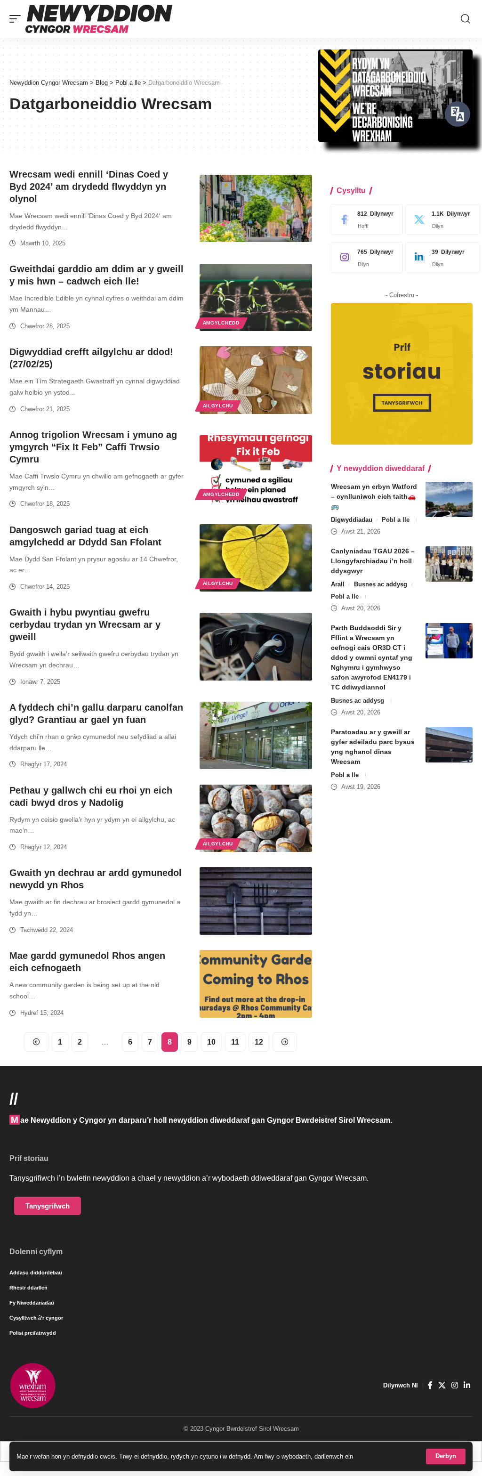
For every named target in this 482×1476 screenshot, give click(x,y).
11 (235, 1042)
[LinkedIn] (440, 258)
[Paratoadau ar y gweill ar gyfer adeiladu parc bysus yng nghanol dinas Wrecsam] (449, 744)
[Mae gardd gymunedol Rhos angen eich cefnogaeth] (256, 983)
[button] (446, 1456)
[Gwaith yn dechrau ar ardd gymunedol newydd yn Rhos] (256, 900)
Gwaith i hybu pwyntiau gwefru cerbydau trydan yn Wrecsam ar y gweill (85, 624)
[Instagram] (365, 258)
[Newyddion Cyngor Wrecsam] (98, 19)
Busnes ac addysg (380, 584)
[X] (440, 219)
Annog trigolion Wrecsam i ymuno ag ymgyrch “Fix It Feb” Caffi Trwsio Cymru (93, 447)
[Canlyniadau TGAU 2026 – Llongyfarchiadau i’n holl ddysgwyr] (449, 564)
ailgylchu (218, 405)
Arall (338, 584)
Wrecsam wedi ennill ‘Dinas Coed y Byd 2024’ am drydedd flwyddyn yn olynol (88, 186)
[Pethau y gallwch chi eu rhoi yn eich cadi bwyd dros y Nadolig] (256, 818)
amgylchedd (221, 322)
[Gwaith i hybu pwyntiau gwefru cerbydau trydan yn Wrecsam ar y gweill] (256, 646)
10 (211, 1042)
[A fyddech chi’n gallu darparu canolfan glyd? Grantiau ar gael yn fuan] (256, 735)
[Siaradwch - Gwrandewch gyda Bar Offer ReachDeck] (457, 114)
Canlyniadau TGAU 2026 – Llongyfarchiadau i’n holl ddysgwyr (373, 561)
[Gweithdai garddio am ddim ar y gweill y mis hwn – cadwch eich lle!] (256, 297)
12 (259, 1042)
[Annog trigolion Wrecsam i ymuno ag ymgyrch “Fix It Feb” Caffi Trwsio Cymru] (256, 469)
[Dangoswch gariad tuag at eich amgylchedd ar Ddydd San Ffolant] (256, 558)
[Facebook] (365, 219)
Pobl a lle (396, 519)
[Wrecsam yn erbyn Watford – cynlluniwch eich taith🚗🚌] (449, 499)
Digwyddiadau (351, 519)
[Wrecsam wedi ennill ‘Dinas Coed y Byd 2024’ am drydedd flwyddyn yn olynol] (256, 208)
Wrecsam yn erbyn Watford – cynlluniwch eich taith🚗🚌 (374, 496)
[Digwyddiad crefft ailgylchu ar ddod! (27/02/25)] (256, 380)
